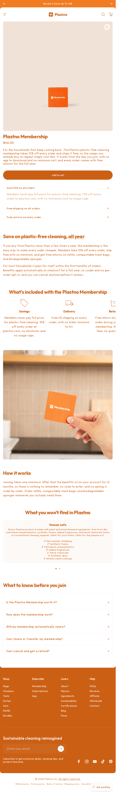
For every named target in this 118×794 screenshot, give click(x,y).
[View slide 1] (56, 568)
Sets (5, 705)
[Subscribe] (61, 749)
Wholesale (96, 700)
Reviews (95, 691)
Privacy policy (38, 784)
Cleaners (8, 691)
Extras (7, 700)
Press (64, 715)
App (34, 695)
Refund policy (22, 784)
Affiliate (95, 695)
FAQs (93, 686)
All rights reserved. (70, 778)
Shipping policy (72, 784)
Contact (94, 705)
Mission (65, 691)
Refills (6, 710)
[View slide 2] (60, 568)
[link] (24, 303)
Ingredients (67, 695)
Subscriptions (40, 691)
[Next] (111, 3)
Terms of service (54, 784)
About (64, 686)
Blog (63, 710)
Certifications (69, 705)
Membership (39, 686)
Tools (6, 695)
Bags (6, 686)
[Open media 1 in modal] (107, 27)
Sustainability (69, 700)
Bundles (7, 715)
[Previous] (4, 3)
